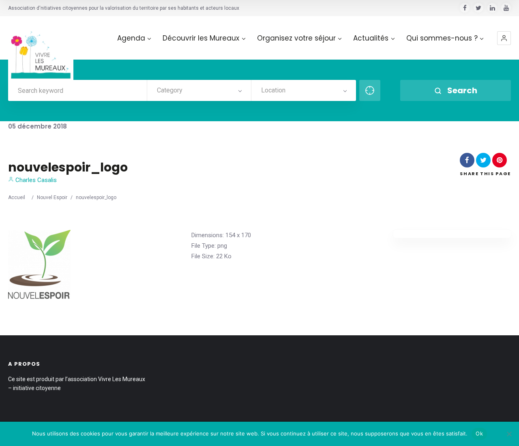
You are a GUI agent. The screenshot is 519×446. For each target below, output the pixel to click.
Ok (479, 433)
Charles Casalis (35, 180)
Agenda (131, 38)
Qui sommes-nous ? (442, 38)
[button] (504, 38)
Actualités (370, 38)
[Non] (509, 434)
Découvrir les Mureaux (201, 38)
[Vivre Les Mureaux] (40, 48)
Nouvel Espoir (52, 197)
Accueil (16, 197)
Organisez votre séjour (296, 38)
